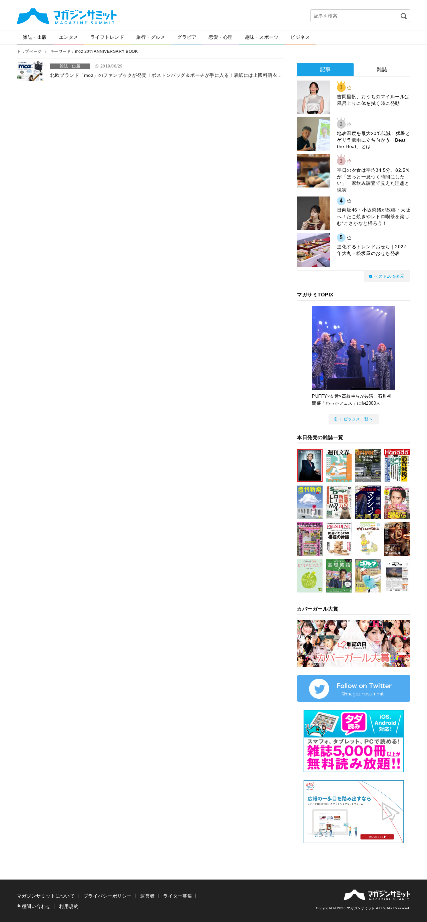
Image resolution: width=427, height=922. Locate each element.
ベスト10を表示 (389, 276)
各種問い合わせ (34, 906)
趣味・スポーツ (262, 37)
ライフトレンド (107, 37)
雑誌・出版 (35, 37)
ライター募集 (177, 896)
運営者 (147, 896)
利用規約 (68, 906)
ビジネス (300, 37)
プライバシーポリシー (107, 896)
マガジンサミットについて (46, 896)
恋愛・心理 (220, 37)
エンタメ (68, 37)
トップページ (29, 51)
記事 (325, 69)
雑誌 (382, 69)
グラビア (186, 37)
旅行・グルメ (150, 37)
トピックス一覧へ (356, 419)
